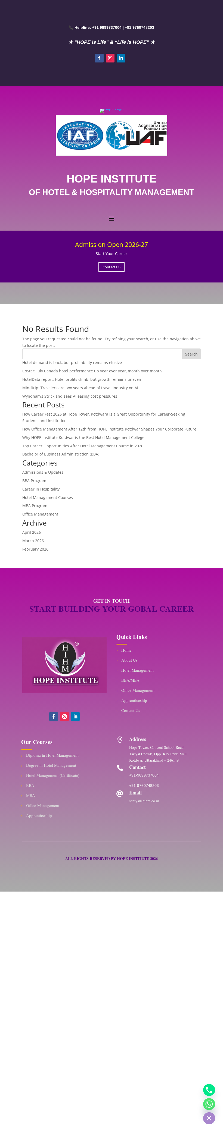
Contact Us (130, 710)
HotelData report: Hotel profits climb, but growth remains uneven (81, 379)
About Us (129, 660)
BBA (30, 785)
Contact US (111, 267)
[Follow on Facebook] (99, 58)
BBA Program (34, 480)
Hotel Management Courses (47, 497)
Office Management (40, 514)
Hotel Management (137, 670)
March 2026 (33, 540)
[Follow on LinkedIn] (121, 58)
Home (126, 650)
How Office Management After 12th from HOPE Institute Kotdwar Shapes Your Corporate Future (109, 429)
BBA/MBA (130, 680)
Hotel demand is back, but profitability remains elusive (72, 362)
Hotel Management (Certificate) (52, 775)
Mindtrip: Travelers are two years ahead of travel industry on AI (80, 387)
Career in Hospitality (41, 489)
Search (191, 354)
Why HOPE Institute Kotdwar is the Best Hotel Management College (83, 437)
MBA (30, 795)
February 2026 (35, 549)
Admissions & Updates (42, 472)
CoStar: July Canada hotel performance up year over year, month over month (92, 370)
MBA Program (34, 505)
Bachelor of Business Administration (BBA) (60, 454)
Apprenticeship (134, 700)
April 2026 (31, 532)
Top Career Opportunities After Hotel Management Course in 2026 (82, 445)
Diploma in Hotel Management (52, 755)
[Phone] (209, 1090)
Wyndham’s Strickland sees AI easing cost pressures (69, 396)
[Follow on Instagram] (110, 58)
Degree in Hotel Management (51, 765)
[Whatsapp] (209, 1104)
